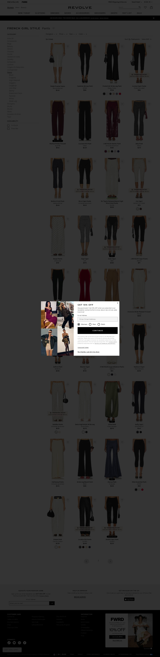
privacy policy (113, 341)
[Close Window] (117, 303)
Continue (98, 331)
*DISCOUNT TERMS (83, 347)
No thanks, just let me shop (88, 352)
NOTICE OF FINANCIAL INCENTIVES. (105, 343)
